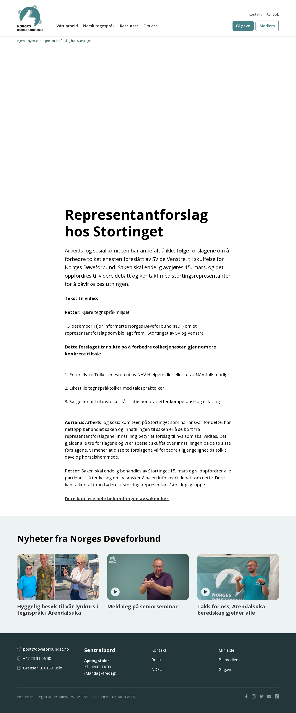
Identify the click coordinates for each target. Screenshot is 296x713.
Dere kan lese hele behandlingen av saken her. (117, 498)
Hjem (21, 41)
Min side (226, 650)
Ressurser (129, 25)
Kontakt (255, 14)
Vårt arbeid (67, 25)
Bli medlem (229, 659)
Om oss (150, 25)
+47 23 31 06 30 (37, 658)
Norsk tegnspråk (99, 25)
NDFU (157, 669)
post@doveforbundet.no (46, 649)
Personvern (25, 697)
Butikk (157, 659)
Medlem (267, 25)
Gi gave (243, 25)
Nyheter (33, 41)
